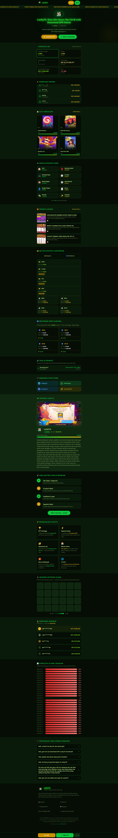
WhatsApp (67, 383)
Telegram (44, 383)
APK (72, 2)
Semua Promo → (76, 209)
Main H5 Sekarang (68, 37)
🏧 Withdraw (70, 256)
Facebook (44, 389)
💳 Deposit (47, 256)
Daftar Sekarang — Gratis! (59, 513)
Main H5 (65, 835)
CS (78, 835)
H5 (78, 2)
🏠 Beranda (41, 802)
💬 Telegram (63, 806)
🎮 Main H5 (63, 802)
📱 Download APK (42, 806)
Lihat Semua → (77, 111)
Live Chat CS (68, 389)
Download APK (50, 37)
